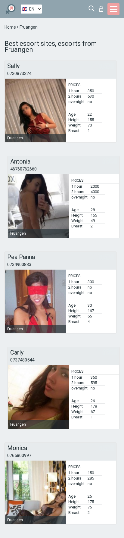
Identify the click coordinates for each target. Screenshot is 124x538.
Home (11, 27)
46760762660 (23, 169)
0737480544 (22, 360)
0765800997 (19, 455)
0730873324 (19, 73)
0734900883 (19, 264)
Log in (102, 7)
